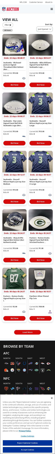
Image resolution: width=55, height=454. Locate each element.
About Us (48, 2)
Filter (7, 25)
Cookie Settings (27, 436)
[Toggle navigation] (51, 9)
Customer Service (36, 2)
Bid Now (14, 85)
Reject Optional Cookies (27, 443)
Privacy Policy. (25, 431)
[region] (27, 424)
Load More (27, 332)
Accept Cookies (27, 450)
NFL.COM (23, 2)
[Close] (52, 398)
